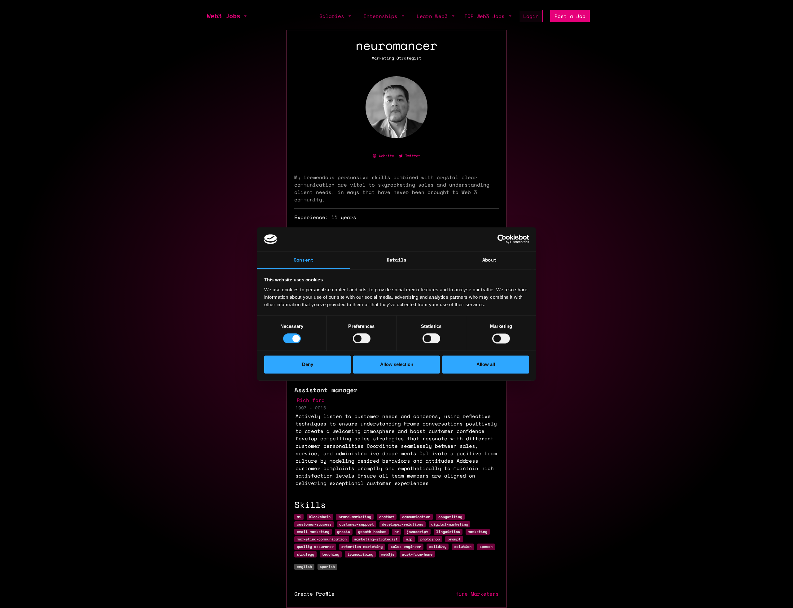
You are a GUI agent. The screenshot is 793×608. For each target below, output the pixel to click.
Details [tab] (396, 259)
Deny (307, 364)
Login (531, 16)
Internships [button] (382, 16)
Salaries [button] (333, 16)
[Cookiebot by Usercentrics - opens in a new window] (502, 239)
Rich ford (311, 400)
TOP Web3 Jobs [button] (486, 16)
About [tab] (489, 259)
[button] (244, 16)
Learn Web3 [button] (434, 16)
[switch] (361, 339)
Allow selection (396, 364)
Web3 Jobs (223, 16)
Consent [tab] (303, 259)
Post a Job (569, 16)
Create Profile (314, 593)
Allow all (485, 364)
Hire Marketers (477, 593)
